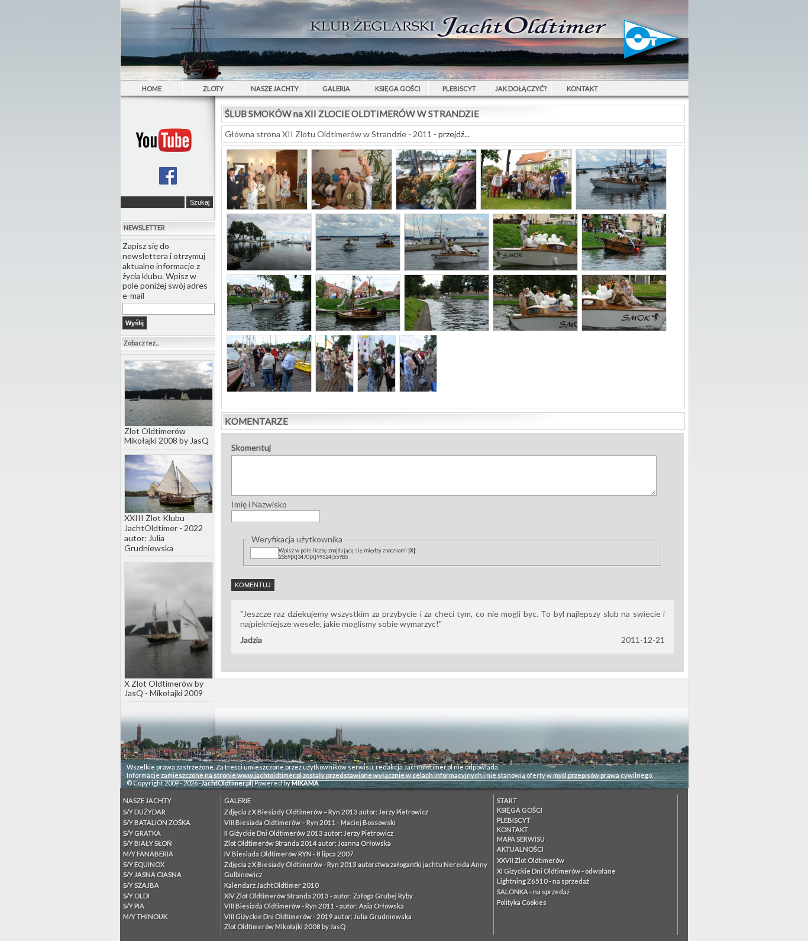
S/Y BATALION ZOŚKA (156, 822)
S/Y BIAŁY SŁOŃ (147, 843)
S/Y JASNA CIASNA (152, 874)
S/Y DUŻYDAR (144, 812)
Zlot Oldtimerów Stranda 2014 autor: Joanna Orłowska (307, 843)
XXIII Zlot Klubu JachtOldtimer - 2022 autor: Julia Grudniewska (163, 532)
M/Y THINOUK (145, 916)
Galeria (336, 88)
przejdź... (454, 134)
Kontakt (582, 88)
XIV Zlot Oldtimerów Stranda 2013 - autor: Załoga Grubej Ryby (318, 896)
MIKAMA (305, 783)
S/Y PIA (133, 906)
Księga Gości (398, 88)
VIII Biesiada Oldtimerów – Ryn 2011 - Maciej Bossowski (310, 822)
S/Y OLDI (136, 896)
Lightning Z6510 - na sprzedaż (543, 881)
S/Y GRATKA (142, 833)
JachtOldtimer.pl (226, 783)
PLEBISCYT (459, 88)
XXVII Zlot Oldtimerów (530, 860)
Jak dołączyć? (521, 88)
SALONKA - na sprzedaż (533, 891)
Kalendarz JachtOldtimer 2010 (271, 885)
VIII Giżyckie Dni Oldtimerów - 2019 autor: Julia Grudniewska (318, 916)
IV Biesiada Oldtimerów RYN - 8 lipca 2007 (289, 854)
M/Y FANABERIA (148, 854)
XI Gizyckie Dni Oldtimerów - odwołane (556, 871)
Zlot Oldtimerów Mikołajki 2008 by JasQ (166, 436)
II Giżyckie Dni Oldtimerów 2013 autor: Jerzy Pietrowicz (308, 833)
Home (151, 88)
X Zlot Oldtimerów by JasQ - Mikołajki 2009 (163, 688)
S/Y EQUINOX (143, 864)
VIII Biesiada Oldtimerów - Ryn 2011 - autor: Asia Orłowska (314, 906)
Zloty (213, 88)
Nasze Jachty (275, 88)
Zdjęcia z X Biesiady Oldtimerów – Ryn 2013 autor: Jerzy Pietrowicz (326, 812)
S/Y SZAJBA (141, 885)
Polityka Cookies (522, 902)
